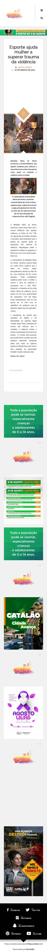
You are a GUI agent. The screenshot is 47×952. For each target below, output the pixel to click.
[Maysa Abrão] (14, 13)
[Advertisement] (23, 87)
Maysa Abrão (25, 67)
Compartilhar (17, 370)
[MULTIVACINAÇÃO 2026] (23, 421)
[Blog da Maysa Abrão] (23, 456)
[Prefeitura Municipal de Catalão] (23, 623)
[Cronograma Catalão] (23, 499)
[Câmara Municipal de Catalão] (23, 712)
